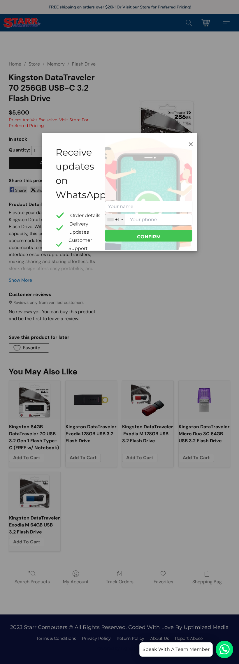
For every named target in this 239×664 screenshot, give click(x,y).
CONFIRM (149, 236)
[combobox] (115, 219)
